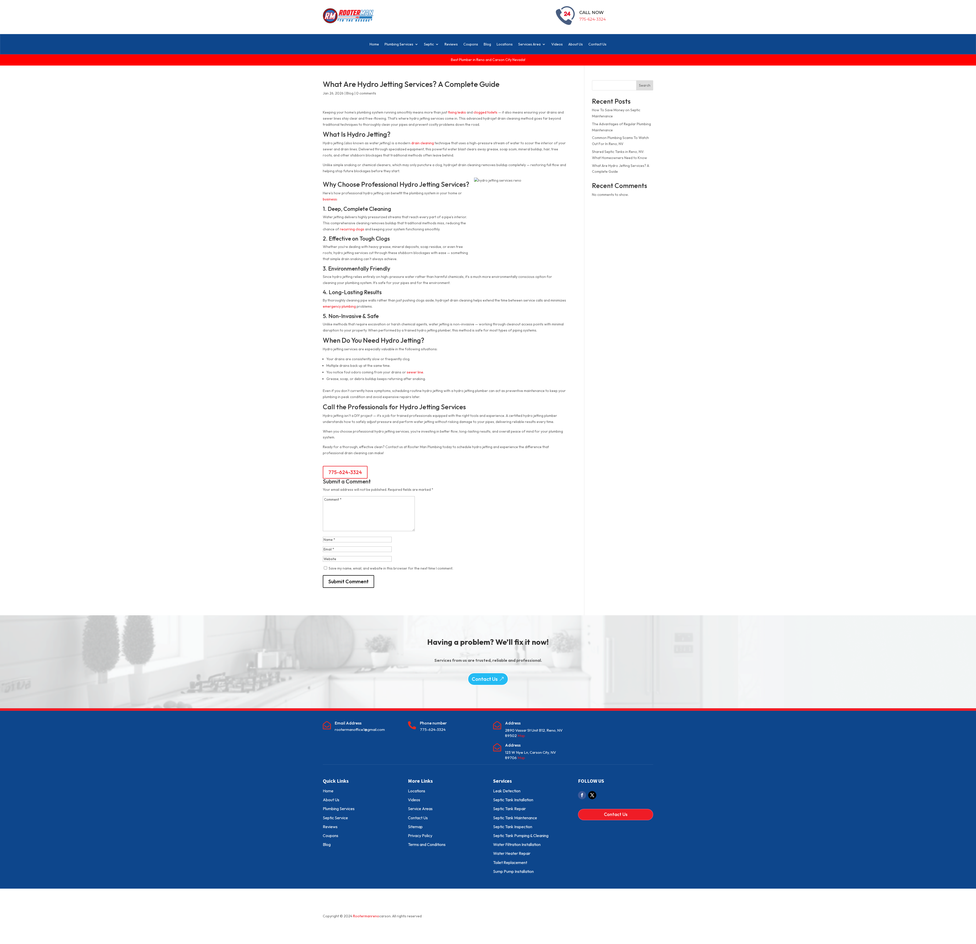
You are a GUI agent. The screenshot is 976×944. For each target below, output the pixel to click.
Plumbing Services (399, 44)
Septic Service (335, 817)
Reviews (451, 44)
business (330, 199)
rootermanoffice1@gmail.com (360, 729)
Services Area (529, 44)
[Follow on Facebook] (582, 795)
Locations (505, 44)
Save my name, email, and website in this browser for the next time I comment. (391, 568)
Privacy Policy (420, 835)
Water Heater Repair (511, 853)
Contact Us (597, 44)
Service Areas (420, 808)
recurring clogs (352, 229)
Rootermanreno (366, 916)
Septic (429, 44)
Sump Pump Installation (513, 871)
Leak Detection (507, 790)
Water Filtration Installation (517, 844)
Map (521, 735)
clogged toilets (485, 112)
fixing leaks (457, 112)
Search (644, 85)
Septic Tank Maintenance (515, 817)
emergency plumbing (339, 306)
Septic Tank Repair (509, 808)
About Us (575, 44)
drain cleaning (422, 143)
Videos (557, 44)
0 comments (366, 93)
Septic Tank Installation (513, 799)
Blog (487, 44)
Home (374, 44)
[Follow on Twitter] (592, 795)
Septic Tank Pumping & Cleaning (520, 835)
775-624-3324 (592, 19)
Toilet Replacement (510, 862)
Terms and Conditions (427, 844)
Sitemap (415, 826)
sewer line (415, 372)
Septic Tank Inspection (512, 826)
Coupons (470, 44)
